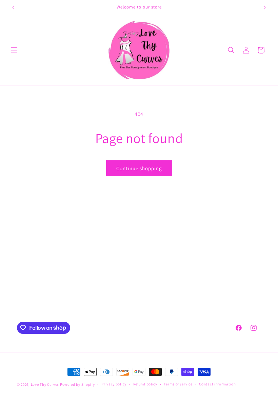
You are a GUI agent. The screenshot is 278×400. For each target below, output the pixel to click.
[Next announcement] (264, 7)
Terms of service (178, 384)
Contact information (217, 384)
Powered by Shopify (77, 384)
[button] (14, 50)
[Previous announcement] (13, 7)
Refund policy (145, 384)
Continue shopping (139, 168)
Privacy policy (113, 384)
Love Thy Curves (45, 384)
